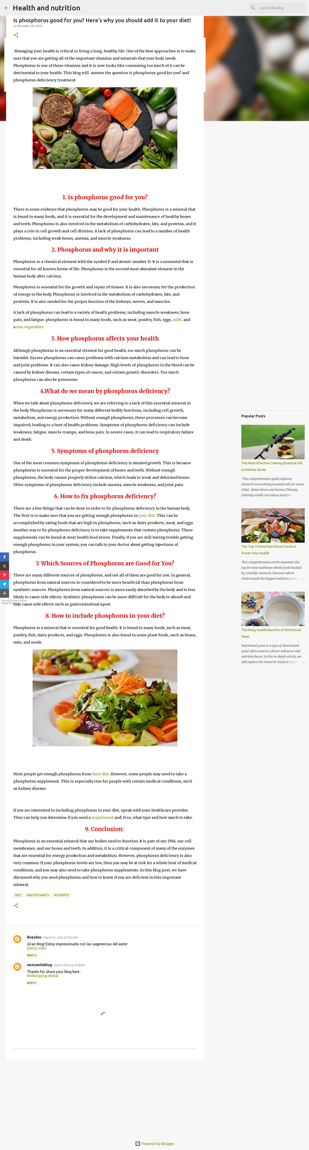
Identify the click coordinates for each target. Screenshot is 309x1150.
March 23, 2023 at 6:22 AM (60, 937)
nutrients (61, 895)
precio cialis (36, 948)
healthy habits (38, 895)
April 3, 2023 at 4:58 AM (69, 965)
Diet (18, 895)
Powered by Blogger (157, 1144)
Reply (32, 955)
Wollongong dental (42, 976)
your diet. (147, 515)
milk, (178, 319)
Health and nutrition (46, 8)
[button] (4, 557)
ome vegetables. (29, 327)
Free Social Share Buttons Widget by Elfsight (14, 602)
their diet (100, 774)
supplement (102, 817)
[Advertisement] (105, 1098)
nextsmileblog (39, 965)
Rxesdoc (34, 937)
